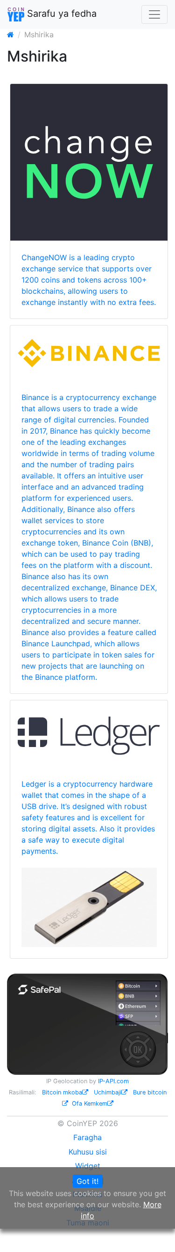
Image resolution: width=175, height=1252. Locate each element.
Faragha (87, 1137)
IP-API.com (113, 1081)
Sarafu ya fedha (60, 13)
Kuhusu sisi (88, 1151)
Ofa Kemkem (89, 1103)
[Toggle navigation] (154, 14)
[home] (10, 34)
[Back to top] (155, 1232)
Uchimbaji (107, 1092)
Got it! (87, 1181)
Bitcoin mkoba (62, 1092)
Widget (87, 1165)
